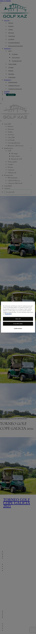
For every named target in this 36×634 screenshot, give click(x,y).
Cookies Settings (18, 328)
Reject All (18, 318)
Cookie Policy (8, 313)
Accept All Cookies (18, 323)
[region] (18, 316)
